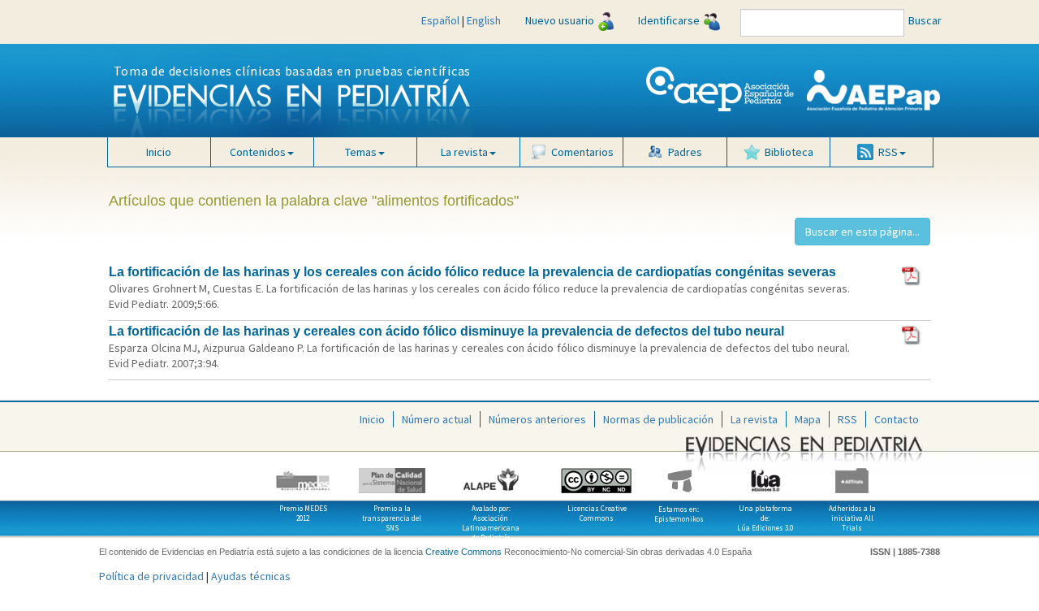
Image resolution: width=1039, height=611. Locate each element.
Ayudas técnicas (251, 576)
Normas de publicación (658, 419)
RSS (847, 419)
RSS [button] (888, 152)
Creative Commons (463, 552)
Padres (685, 152)
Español (440, 20)
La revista (754, 419)
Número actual (437, 419)
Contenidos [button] (258, 152)
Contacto (896, 419)
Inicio (158, 152)
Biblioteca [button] (789, 152)
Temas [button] (361, 152)
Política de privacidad (151, 576)
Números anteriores (537, 419)
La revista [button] (464, 152)
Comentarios (582, 152)
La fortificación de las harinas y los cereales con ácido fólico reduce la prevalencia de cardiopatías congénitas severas (472, 272)
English (484, 20)
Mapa (808, 419)
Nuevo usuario (559, 20)
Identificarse (669, 20)
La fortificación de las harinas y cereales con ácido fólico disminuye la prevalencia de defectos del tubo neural (446, 331)
